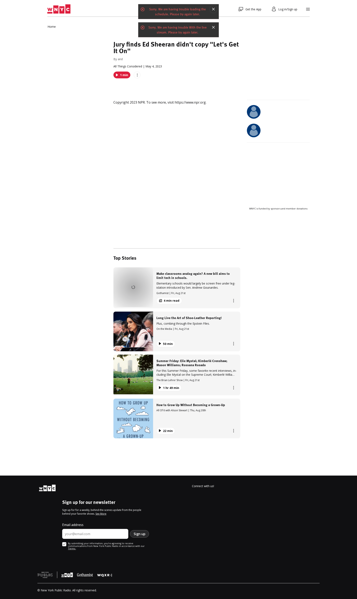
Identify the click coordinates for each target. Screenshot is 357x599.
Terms (72, 548)
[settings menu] (308, 9)
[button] (176, 287)
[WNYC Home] (58, 9)
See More (100, 513)
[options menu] (137, 75)
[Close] (213, 9)
